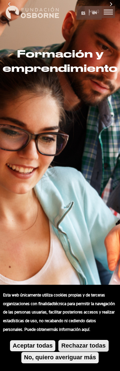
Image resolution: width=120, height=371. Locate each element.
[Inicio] (32, 11)
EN (94, 13)
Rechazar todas (83, 345)
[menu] (108, 12)
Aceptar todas (33, 345)
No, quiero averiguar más (60, 357)
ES (83, 13)
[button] (9, 185)
